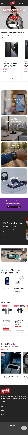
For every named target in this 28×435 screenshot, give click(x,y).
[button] (2, 3)
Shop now (13, 106)
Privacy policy (9, 429)
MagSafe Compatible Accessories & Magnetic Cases (19, 290)
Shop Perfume (8, 233)
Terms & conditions (17, 429)
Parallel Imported (15, 432)
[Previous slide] (10, 25)
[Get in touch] (22, 3)
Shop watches (13, 151)
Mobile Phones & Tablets (7, 289)
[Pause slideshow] (18, 25)
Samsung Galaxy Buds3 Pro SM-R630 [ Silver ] (6, 321)
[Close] (26, 199)
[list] (14, 228)
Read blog (3, 349)
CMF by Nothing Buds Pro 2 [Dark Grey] (19, 321)
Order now (8, 17)
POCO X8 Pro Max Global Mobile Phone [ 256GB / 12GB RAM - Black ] (10, 65)
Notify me (20, 332)
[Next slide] (15, 25)
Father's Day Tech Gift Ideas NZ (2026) (10, 377)
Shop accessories (13, 129)
